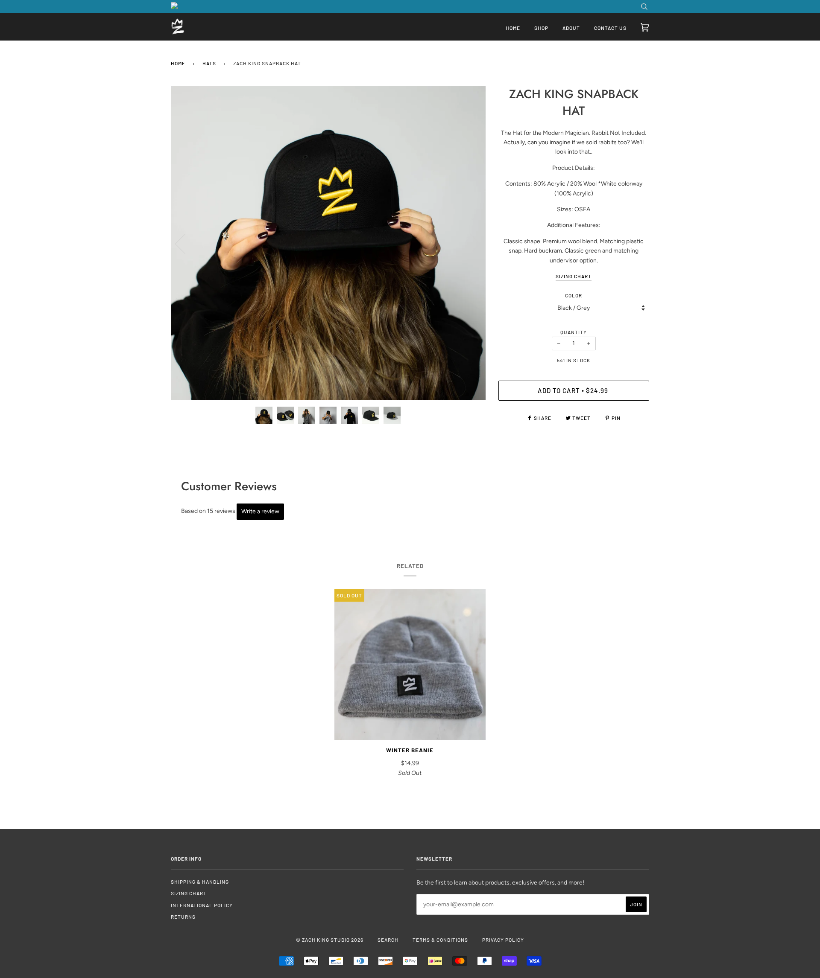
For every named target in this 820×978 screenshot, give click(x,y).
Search (388, 940)
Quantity (573, 332)
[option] (328, 243)
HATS (209, 63)
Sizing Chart (189, 893)
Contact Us (610, 28)
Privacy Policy (503, 940)
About (571, 28)
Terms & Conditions (440, 940)
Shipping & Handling (200, 882)
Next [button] (470, 243)
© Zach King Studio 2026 (329, 940)
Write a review (260, 511)
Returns (183, 917)
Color (573, 295)
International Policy (202, 905)
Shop (541, 28)
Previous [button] (185, 243)
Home (513, 28)
